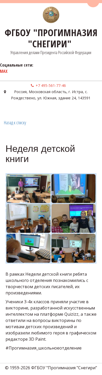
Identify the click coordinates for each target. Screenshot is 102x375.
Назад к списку (15, 122)
